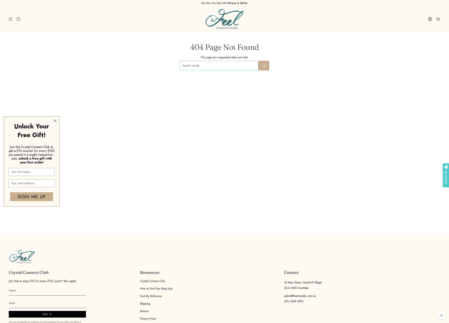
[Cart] (438, 19)
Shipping (145, 304)
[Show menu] (10, 19)
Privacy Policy (148, 319)
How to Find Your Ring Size (156, 289)
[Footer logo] (22, 256)
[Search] (263, 65)
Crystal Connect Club (152, 281)
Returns (144, 311)
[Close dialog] (55, 121)
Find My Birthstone (151, 296)
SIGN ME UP (32, 196)
